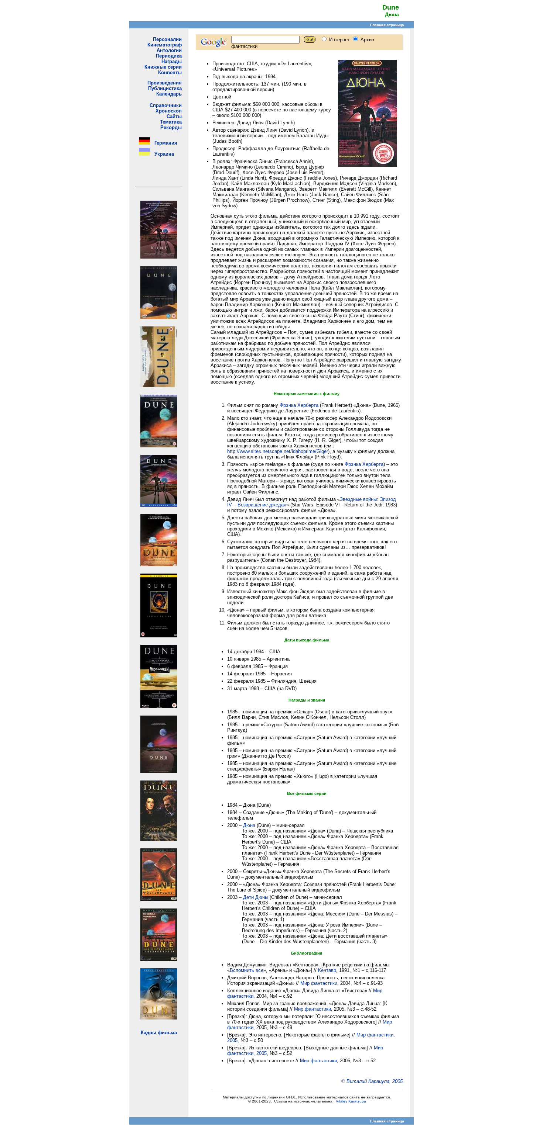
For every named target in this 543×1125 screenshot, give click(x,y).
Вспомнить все (246, 970)
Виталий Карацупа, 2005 (374, 1081)
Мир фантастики (318, 983)
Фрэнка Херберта (299, 405)
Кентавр (327, 970)
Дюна (249, 825)
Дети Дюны (255, 897)
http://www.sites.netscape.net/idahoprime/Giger (277, 451)
